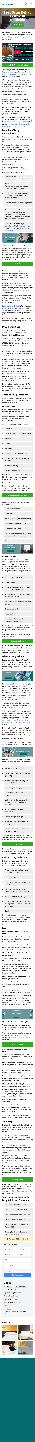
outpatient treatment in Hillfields (13, 722)
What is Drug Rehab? (11, 1296)
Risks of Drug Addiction (12, 1302)
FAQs (5, 1305)
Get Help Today (17, 1180)
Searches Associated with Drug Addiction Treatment (15, 1313)
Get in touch (17, 25)
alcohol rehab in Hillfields (23, 359)
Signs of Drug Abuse (11, 1299)
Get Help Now (17, 264)
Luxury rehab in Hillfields (11, 306)
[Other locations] (26, 4)
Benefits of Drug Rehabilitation (15, 1286)
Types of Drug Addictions (13, 1293)
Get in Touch (17, 844)
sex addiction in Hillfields (18, 378)
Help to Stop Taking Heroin (17, 495)
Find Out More (17, 1044)
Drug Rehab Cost (10, 1290)
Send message (17, 1275)
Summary (7, 1308)
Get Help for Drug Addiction (17, 65)
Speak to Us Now (17, 641)
